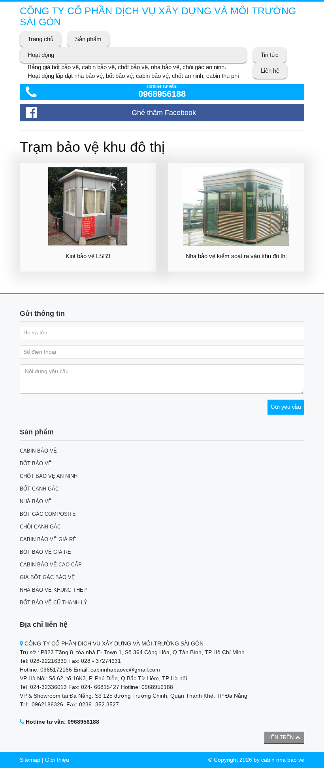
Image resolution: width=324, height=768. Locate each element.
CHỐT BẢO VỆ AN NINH (48, 476)
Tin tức (270, 54)
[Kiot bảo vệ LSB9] (88, 206)
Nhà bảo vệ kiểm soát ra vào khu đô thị (236, 256)
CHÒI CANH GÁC (40, 527)
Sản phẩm (88, 39)
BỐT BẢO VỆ (36, 463)
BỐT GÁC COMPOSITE (48, 514)
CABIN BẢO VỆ (38, 451)
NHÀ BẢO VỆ (36, 501)
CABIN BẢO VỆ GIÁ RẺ (48, 539)
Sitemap (30, 760)
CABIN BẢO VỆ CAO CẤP (51, 565)
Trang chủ (40, 39)
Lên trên (281, 737)
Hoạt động (41, 54)
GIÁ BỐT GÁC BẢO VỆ (47, 577)
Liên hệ (270, 70)
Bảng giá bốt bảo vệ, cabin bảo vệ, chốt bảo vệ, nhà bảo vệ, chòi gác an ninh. (127, 67)
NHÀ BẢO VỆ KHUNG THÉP (53, 590)
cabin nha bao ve (282, 760)
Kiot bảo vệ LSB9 (88, 256)
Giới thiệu (57, 760)
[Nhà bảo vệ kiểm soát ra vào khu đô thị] (236, 206)
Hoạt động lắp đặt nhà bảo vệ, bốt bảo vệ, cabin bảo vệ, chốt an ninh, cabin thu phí (133, 75)
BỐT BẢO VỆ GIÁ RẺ (45, 552)
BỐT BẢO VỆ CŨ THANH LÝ (53, 603)
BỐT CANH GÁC (39, 489)
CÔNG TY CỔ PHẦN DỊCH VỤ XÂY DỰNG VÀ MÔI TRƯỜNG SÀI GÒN (158, 16)
